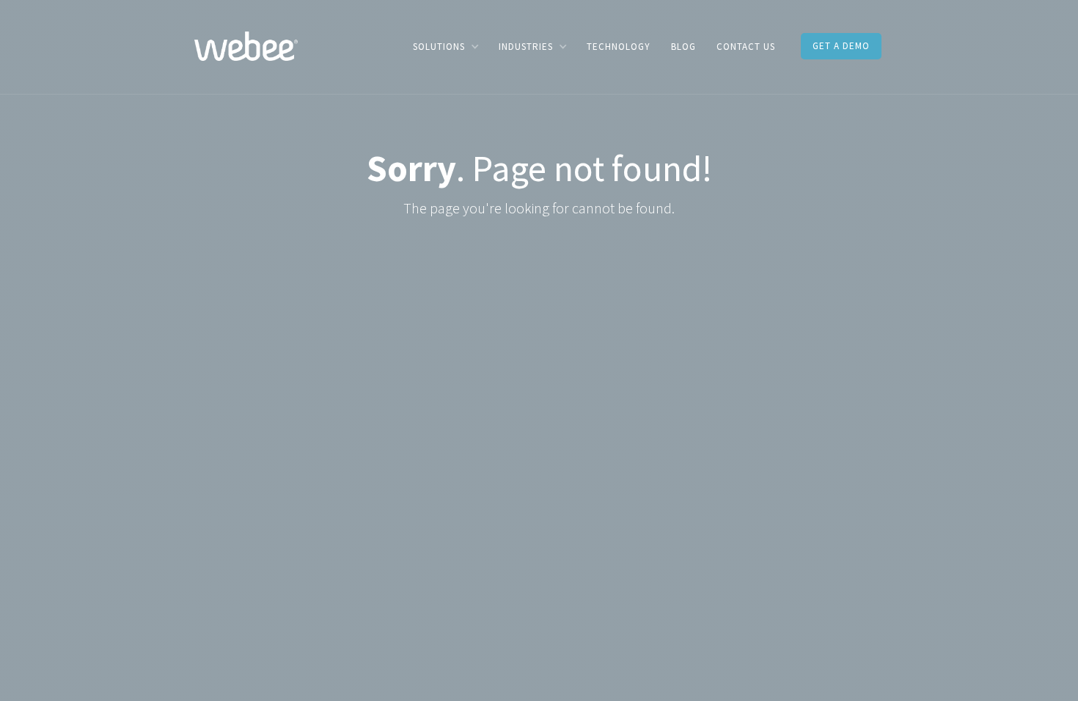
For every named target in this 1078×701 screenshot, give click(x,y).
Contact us (745, 46)
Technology (618, 46)
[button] (445, 46)
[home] (246, 45)
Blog (683, 46)
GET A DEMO (841, 46)
